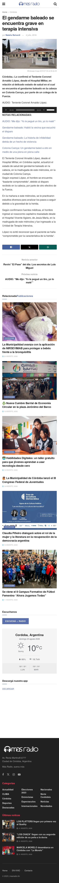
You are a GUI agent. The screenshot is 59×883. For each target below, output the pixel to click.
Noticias (45, 801)
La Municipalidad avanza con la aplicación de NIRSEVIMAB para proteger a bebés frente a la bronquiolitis (28, 348)
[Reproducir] (6, 109)
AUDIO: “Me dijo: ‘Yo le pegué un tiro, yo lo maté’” (28, 121)
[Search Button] (55, 3)
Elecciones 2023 (27, 791)
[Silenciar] (43, 109)
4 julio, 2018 (31, 35)
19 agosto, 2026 (11, 411)
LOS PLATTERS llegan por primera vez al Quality (36, 823)
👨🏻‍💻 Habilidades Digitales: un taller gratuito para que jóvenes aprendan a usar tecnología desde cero (28, 461)
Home (4, 12)
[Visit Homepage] (29, 4)
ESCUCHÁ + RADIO (15, 621)
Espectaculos (28, 801)
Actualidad (7, 789)
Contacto (28, 870)
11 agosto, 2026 (11, 600)
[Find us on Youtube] (19, 774)
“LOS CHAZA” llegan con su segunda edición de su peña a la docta (36, 836)
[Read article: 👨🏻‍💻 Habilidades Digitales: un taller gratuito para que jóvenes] (29, 435)
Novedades (46, 805)
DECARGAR (8, 688)
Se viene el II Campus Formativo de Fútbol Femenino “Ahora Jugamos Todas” (28, 593)
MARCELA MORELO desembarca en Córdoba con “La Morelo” (35, 849)
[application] (29, 110)
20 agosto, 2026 (11, 356)
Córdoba (13, 12)
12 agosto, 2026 (11, 545)
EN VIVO (16, 870)
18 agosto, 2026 (11, 470)
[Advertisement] (29, 714)
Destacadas (8, 807)
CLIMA (5, 793)
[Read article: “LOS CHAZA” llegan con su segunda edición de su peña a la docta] (8, 837)
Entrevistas (27, 796)
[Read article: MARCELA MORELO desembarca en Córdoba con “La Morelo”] (8, 850)
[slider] (51, 109)
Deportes (7, 802)
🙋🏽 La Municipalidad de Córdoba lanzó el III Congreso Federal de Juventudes (29, 480)
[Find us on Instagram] (14, 774)
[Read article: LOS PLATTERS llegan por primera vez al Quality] (8, 824)
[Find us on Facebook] (3, 774)
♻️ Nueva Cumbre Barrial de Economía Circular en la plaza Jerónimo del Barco (26, 405)
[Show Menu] (3, 3)
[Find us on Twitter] (8, 774)
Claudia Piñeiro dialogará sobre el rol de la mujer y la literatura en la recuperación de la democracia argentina (29, 536)
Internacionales (29, 805)
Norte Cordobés (46, 795)
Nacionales (46, 789)
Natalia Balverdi (13, 35)
